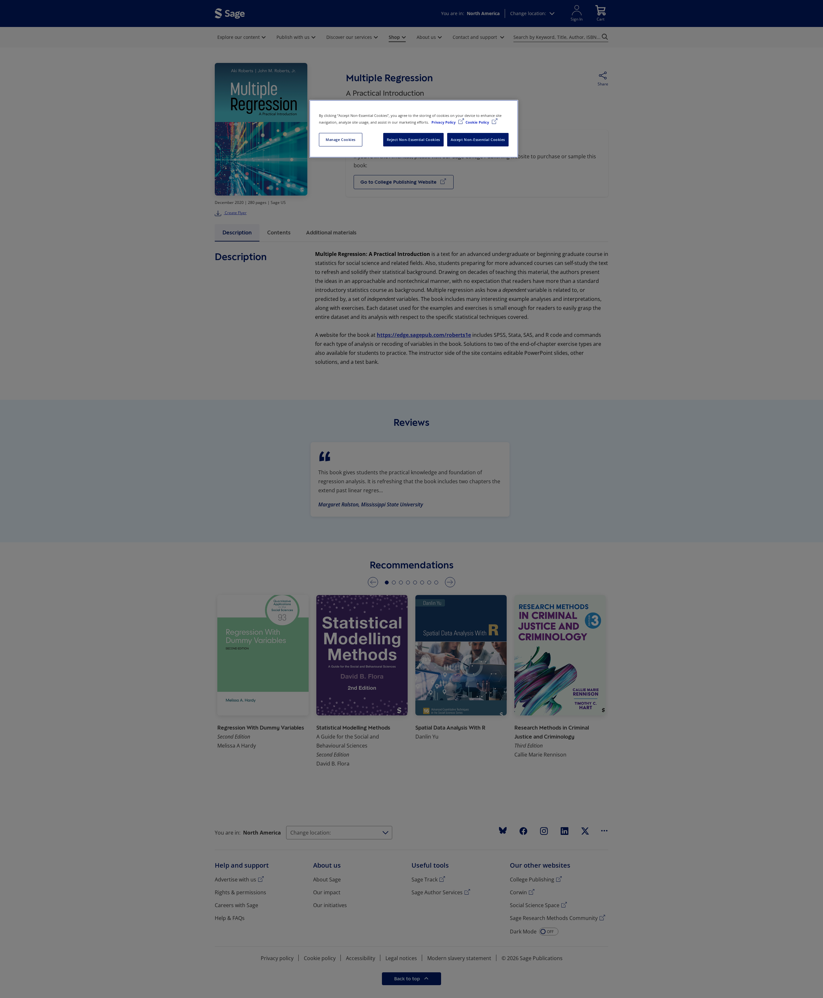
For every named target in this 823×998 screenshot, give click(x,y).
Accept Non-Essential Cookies (478, 139)
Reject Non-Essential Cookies (413, 139)
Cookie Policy (478, 122)
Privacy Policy (444, 122)
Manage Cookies (341, 139)
